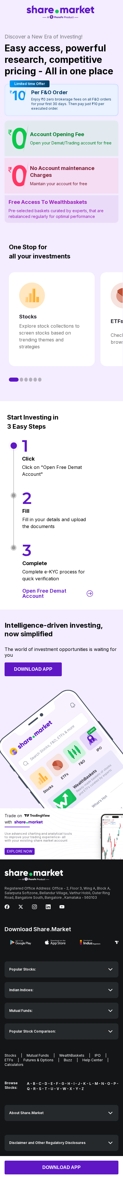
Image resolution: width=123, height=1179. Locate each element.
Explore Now (19, 851)
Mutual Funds (38, 1055)
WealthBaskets (71, 1055)
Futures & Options (38, 1060)
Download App (61, 1167)
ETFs (9, 1060)
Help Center (92, 1060)
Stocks (10, 1055)
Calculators (14, 1064)
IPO (98, 1055)
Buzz (68, 1060)
